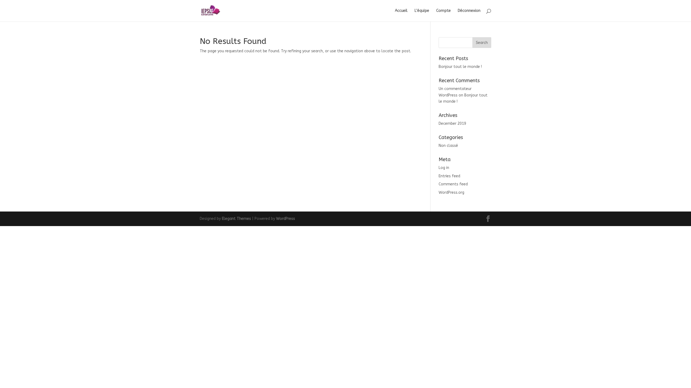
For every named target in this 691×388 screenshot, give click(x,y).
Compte (443, 11)
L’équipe (422, 11)
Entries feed (449, 176)
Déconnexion (469, 11)
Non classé (448, 145)
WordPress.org (451, 192)
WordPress (285, 218)
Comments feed (453, 184)
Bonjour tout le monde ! (460, 66)
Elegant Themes (236, 218)
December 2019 (452, 123)
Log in (444, 167)
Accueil (401, 11)
